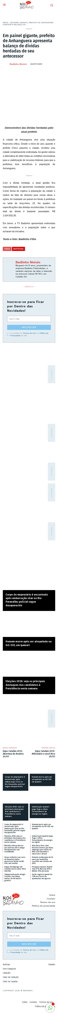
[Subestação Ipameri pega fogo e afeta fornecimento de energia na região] (42, 798)
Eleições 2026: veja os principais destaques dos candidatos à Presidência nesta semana (25, 685)
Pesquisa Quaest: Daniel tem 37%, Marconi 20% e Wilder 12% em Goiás (42, 869)
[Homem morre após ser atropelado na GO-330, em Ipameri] (29, 625)
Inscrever (29, 327)
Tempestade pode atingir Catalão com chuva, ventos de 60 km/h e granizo (14, 877)
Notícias (18, 248)
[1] (50, 1009)
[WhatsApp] (45, 71)
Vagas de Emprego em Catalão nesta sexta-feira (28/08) (15, 869)
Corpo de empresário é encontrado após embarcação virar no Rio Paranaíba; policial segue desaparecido (15, 781)
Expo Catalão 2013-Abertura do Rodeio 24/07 (13, 754)
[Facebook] (26, 71)
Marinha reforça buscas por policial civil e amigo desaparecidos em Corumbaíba (14, 849)
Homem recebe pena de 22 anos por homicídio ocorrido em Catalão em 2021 (42, 860)
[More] (52, 71)
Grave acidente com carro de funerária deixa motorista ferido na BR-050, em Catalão (14, 860)
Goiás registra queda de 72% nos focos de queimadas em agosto (42, 876)
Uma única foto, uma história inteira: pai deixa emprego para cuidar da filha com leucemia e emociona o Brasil (42, 850)
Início (5, 22)
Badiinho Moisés (18, 64)
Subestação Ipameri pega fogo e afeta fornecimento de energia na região (42, 839)
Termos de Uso (29, 333)
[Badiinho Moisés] (6, 64)
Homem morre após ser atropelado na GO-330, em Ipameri (42, 779)
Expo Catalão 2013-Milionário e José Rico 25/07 (43, 754)
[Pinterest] (39, 71)
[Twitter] (32, 71)
